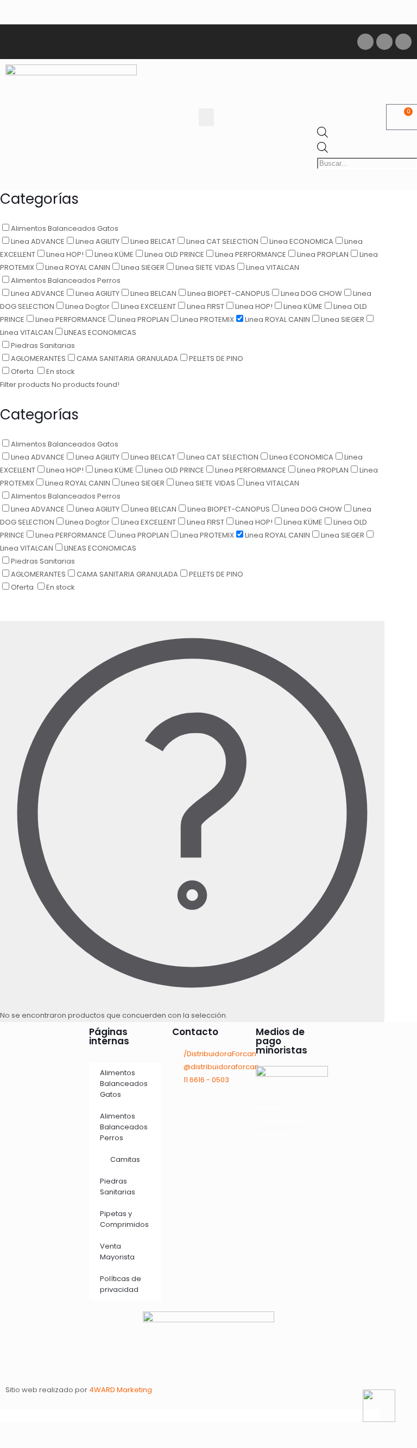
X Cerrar (14, 1415)
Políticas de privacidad (120, 1284)
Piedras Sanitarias (117, 1186)
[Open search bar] (322, 135)
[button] (206, 117)
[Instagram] (384, 42)
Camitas (125, 1159)
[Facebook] (365, 42)
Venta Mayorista (117, 1251)
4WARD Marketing (120, 1390)
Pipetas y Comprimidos (124, 1219)
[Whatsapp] (403, 42)
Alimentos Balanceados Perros (124, 1127)
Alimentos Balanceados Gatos (124, 1084)
